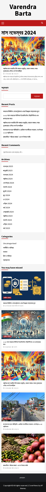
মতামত (5, 252)
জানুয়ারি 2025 (8, 170)
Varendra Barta (23, 9)
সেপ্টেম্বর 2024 (8, 183)
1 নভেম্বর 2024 (8, 74)
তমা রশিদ (15, 347)
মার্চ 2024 (6, 207)
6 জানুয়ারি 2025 (8, 347)
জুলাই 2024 (7, 191)
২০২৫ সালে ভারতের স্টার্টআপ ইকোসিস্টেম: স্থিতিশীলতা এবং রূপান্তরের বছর (21, 117)
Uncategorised (8, 63)
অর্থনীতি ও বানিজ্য (8, 247)
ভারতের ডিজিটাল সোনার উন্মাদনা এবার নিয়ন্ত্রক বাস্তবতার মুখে (21, 111)
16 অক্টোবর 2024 (8, 429)
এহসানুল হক (16, 74)
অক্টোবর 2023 (8, 216)
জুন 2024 (6, 195)
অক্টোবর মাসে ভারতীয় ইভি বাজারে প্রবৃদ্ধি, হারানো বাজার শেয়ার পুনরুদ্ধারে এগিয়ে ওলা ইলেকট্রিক (21, 124)
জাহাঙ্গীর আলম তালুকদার (18, 306)
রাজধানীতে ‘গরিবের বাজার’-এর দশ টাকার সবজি (16, 137)
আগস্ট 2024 (7, 187)
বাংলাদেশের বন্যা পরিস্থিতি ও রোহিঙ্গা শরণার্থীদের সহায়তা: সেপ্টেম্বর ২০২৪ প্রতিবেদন (23, 131)
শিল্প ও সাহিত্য (7, 256)
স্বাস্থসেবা (6, 260)
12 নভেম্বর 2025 (8, 306)
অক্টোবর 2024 (8, 179)
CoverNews (33, 485)
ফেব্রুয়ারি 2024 (8, 212)
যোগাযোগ (22, 478)
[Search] (42, 23)
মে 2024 (6, 199)
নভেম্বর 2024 (8, 174)
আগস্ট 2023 (7, 220)
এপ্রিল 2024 (7, 203)
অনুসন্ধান (4, 87)
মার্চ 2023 (6, 228)
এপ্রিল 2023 (7, 224)
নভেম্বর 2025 (8, 166)
